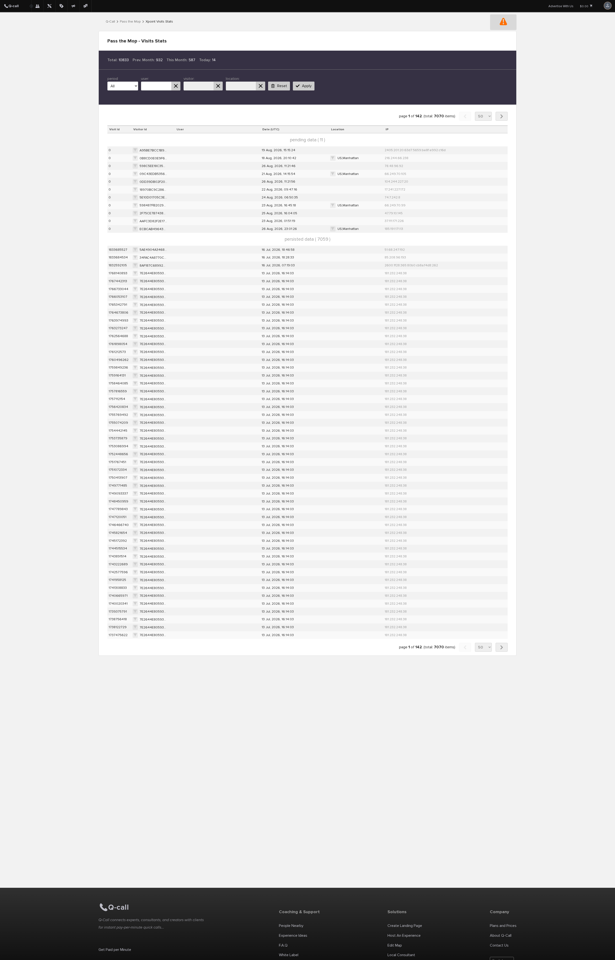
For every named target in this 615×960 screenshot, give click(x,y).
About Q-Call (500, 935)
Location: (233, 79)
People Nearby (291, 926)
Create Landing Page (404, 926)
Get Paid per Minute (114, 950)
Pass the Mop (130, 21)
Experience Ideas (293, 935)
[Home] (15, 6)
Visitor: (189, 79)
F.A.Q (283, 945)
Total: (112, 60)
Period (112, 79)
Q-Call (110, 21)
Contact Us (499, 945)
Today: (205, 60)
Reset (282, 85)
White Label (288, 955)
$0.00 (584, 6)
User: (145, 79)
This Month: (176, 60)
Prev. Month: (144, 60)
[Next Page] (502, 116)
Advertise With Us (560, 6)
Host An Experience (404, 935)
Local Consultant (401, 955)
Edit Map (394, 945)
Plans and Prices (503, 926)
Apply (307, 85)
